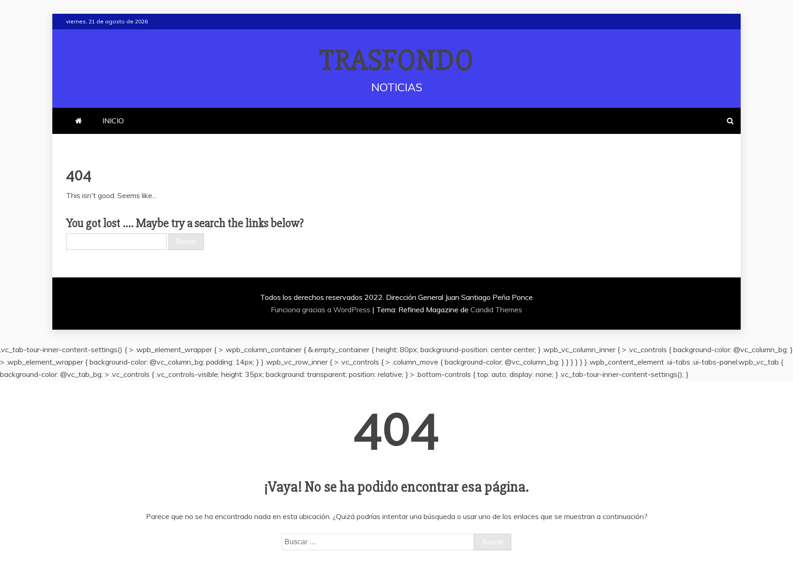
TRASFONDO (396, 60)
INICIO (113, 120)
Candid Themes (496, 309)
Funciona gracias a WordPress (321, 309)
